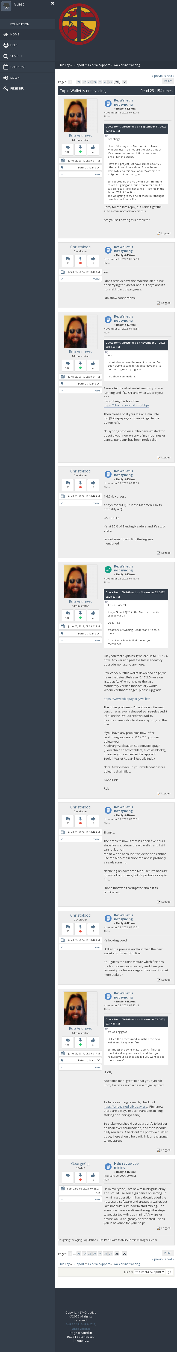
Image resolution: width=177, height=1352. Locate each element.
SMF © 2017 (88, 1324)
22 (84, 82)
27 (110, 82)
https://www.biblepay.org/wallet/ (127, 699)
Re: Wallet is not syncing (123, 102)
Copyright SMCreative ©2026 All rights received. (80, 1316)
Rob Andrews (80, 135)
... (75, 82)
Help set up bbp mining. (126, 1165)
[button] (52, 3)
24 (94, 82)
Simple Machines (80, 1328)
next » (170, 76)
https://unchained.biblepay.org (125, 1106)
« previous (159, 76)
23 (89, 82)
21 (78, 82)
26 (105, 82)
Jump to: (128, 1272)
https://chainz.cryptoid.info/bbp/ (126, 405)
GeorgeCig (80, 1163)
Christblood (80, 246)
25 (100, 82)
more (96, 174)
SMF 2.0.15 (72, 1324)
